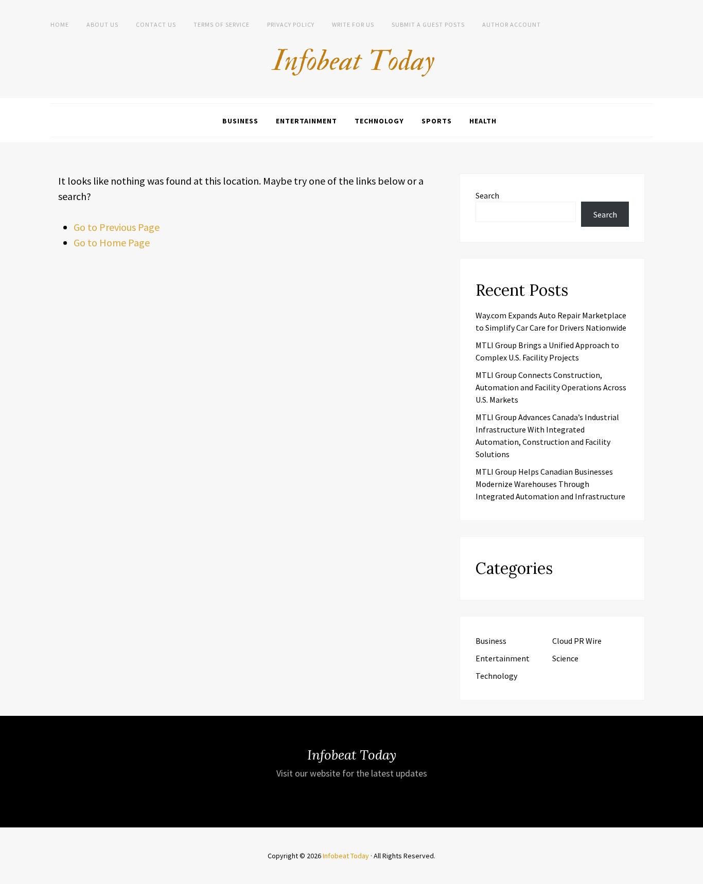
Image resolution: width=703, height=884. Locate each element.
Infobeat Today (346, 855)
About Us (102, 24)
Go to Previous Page (117, 227)
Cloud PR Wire (577, 641)
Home (59, 24)
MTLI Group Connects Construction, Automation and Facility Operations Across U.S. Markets (551, 387)
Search (487, 195)
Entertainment (306, 120)
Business (240, 120)
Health (483, 120)
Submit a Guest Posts (428, 24)
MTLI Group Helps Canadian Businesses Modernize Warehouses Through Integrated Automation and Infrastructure (550, 483)
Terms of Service (222, 24)
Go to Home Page (112, 242)
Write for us (353, 24)
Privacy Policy (290, 24)
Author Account (511, 24)
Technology (379, 120)
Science (565, 658)
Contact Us (156, 24)
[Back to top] (692, 873)
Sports (436, 120)
